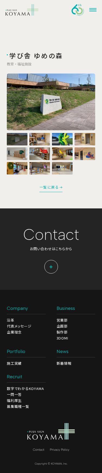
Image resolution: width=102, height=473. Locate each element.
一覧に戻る (49, 187)
